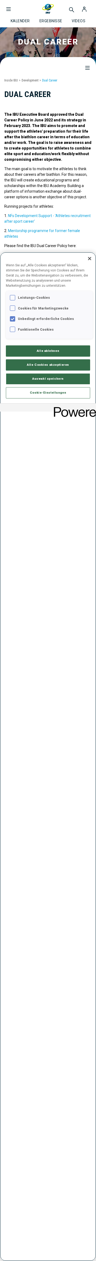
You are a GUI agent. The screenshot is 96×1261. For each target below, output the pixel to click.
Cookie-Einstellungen (48, 392)
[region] (48, 756)
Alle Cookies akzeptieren (48, 365)
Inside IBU (11, 80)
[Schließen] (89, 258)
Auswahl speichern (48, 378)
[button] (8, 6)
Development (30, 80)
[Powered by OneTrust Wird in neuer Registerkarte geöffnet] (73, 408)
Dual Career (49, 80)
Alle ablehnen (48, 351)
